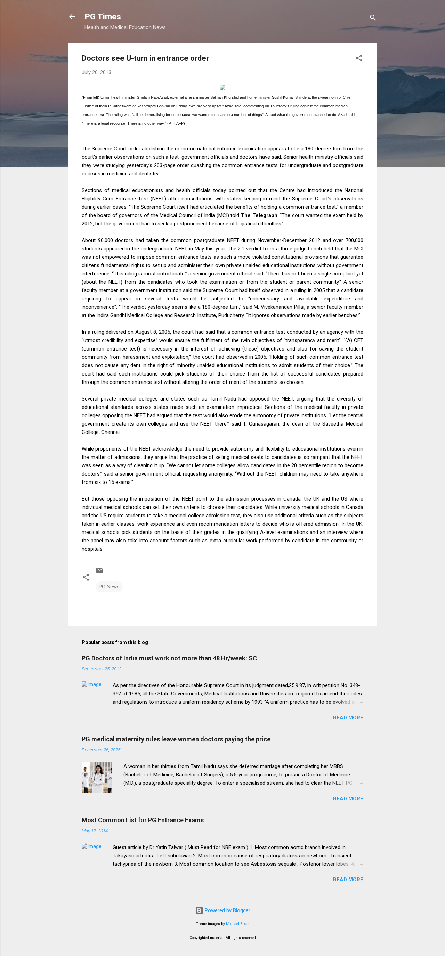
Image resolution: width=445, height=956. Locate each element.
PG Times (102, 17)
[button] (359, 59)
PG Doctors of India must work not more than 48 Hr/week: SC (169, 658)
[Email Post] (100, 573)
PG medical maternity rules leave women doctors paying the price (176, 739)
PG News (109, 587)
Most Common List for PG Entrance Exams (143, 820)
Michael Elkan (238, 924)
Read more (348, 718)
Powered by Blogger (226, 910)
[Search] (373, 19)
